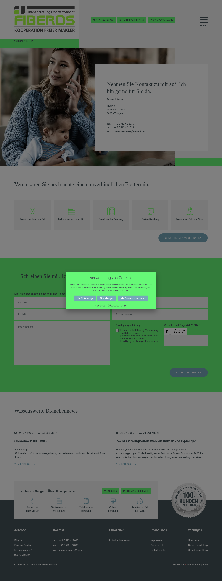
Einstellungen (106, 298)
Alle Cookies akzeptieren (132, 298)
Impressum (100, 305)
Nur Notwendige (85, 298)
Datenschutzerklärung (117, 305)
